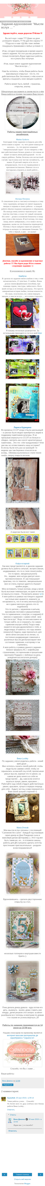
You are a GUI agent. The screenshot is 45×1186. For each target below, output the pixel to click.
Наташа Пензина (22, 199)
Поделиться (8, 1085)
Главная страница (22, 1174)
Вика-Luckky (22, 758)
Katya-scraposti (22, 564)
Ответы (13, 1115)
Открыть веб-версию (22, 1179)
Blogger (27, 1184)
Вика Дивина (19, 1119)
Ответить (11, 1110)
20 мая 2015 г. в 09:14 (25, 1098)
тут (41, 594)
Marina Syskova (22, 139)
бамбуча (22, 276)
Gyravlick (11, 1098)
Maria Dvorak (22, 828)
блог (40, 333)
